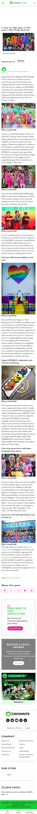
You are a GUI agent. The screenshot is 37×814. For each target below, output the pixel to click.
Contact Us (6, 751)
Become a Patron (14, 728)
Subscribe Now (15, 628)
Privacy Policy (25, 807)
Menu (3, 3)
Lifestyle (17, 577)
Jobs (21, 748)
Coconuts (20, 3)
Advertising (6, 744)
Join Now (19, 663)
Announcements (8, 748)
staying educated (7, 557)
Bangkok (9, 577)
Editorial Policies (26, 741)
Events (22, 744)
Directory (5, 754)
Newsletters (24, 751)
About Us (5, 741)
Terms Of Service (13, 807)
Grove (5, 72)
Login (34, 3)
